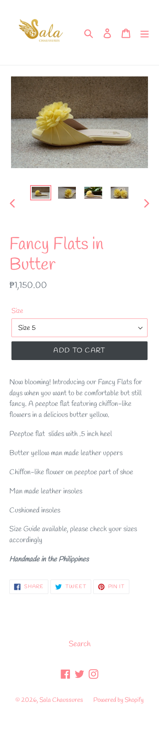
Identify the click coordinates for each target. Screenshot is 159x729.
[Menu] (144, 32)
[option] (41, 194)
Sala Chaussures (61, 700)
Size (17, 311)
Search (80, 644)
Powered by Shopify (118, 700)
